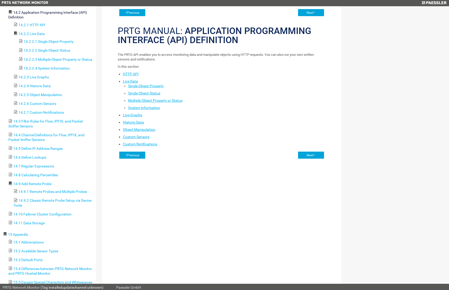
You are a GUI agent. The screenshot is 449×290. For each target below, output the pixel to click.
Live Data (130, 81)
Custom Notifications (140, 144)
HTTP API (130, 74)
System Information (144, 108)
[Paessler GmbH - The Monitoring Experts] (434, 3)
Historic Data (133, 122)
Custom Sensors (136, 137)
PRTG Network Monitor (21, 287)
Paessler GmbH (128, 287)
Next (310, 13)
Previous (133, 13)
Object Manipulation (139, 129)
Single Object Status (144, 93)
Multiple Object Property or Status (155, 100)
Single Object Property (146, 86)
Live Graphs (132, 115)
